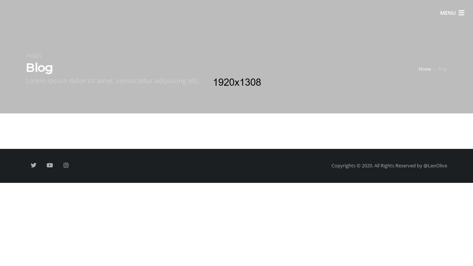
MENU (448, 12)
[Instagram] (66, 166)
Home (425, 69)
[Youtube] (50, 166)
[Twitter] (33, 166)
